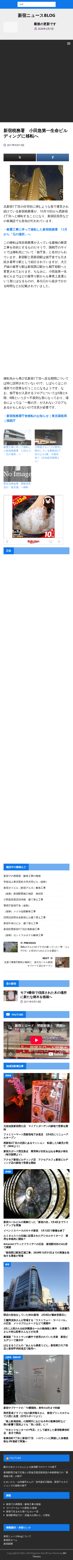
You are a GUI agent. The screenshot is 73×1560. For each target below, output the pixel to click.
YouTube (15, 1458)
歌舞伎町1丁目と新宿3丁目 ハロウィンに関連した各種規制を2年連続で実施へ (36, 1439)
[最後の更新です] (11, 27)
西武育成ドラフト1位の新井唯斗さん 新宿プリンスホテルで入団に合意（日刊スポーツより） (36, 1414)
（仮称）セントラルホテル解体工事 (23, 935)
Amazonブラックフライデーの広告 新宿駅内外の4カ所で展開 (36, 1245)
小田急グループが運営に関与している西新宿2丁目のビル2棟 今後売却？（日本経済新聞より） (48, 454)
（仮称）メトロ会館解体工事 (20, 911)
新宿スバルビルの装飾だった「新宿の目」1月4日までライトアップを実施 (36, 1223)
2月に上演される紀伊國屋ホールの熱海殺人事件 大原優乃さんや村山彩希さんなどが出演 (36, 1330)
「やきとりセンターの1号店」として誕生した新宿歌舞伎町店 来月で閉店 (36, 1431)
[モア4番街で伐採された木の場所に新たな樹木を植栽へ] (11, 996)
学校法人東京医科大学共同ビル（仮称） (26, 881)
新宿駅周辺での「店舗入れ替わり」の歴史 (28, 1515)
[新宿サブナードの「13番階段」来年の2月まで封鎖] (36, 1379)
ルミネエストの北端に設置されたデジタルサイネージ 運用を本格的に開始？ (36, 1237)
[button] (68, 43)
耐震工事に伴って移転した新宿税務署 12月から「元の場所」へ (17, 450)
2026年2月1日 (46, 28)
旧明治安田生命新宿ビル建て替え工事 (25, 917)
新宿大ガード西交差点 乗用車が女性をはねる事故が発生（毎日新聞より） (36, 1152)
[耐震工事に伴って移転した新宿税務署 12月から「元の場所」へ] (17, 437)
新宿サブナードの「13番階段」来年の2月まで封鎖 (32, 1407)
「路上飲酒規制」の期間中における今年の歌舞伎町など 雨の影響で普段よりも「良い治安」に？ (36, 1422)
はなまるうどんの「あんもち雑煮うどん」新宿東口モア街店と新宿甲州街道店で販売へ (36, 1347)
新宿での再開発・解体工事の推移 (22, 875)
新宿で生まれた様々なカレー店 (22, 1511)
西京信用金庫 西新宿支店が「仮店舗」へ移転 (17, 485)
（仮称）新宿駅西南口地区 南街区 (23, 893)
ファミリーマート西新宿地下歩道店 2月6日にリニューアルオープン (36, 1136)
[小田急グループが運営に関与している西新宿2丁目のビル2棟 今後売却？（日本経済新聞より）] (48, 437)
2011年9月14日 (32, 1001)
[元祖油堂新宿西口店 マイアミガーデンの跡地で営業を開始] (36, 1098)
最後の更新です (45, 24)
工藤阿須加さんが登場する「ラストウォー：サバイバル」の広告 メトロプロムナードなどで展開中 (36, 1321)
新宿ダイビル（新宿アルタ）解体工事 (25, 887)
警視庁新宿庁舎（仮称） (17, 905)
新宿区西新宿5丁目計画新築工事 (22, 929)
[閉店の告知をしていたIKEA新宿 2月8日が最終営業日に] (36, 1287)
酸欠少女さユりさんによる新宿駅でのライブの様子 (30, 1466)
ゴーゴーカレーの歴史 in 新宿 (21, 1507)
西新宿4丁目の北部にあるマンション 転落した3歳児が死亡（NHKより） (36, 1144)
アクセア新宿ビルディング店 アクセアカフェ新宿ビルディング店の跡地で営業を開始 (36, 1161)
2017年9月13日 (15, 145)
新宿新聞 (8, 1543)
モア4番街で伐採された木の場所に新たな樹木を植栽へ (43, 994)
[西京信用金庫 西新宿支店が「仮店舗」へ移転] (17, 474)
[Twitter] (20, 157)
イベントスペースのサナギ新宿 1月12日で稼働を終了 (34, 1230)
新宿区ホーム (10, 1540)
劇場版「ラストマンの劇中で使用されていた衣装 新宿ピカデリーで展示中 (36, 1338)
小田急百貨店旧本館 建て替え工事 (23, 899)
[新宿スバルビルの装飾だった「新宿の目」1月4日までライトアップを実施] (36, 1194)
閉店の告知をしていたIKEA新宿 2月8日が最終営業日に (35, 1314)
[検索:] (37, 4)
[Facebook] (52, 157)
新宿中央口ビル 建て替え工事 (21, 923)
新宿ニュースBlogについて (17, 1536)
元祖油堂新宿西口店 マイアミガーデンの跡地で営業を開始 (36, 1127)
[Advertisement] (36, 85)
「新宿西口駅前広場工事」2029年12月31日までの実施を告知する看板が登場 (36, 1254)
